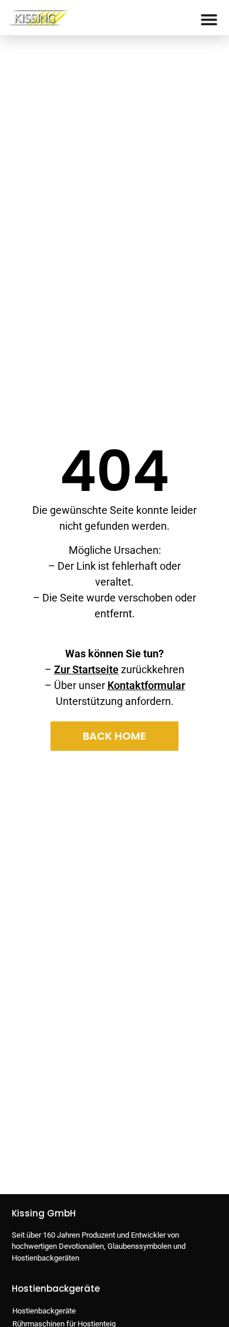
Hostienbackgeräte (44, 1310)
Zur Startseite (86, 669)
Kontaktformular (146, 685)
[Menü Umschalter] (209, 19)
